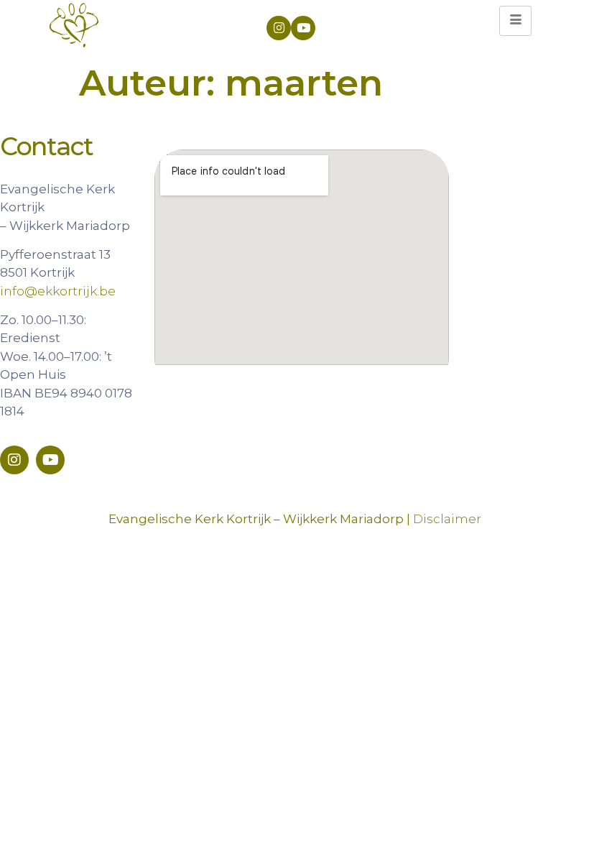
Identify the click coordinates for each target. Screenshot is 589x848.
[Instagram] (278, 28)
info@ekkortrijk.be (58, 291)
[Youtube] (303, 28)
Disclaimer (447, 519)
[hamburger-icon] (515, 21)
